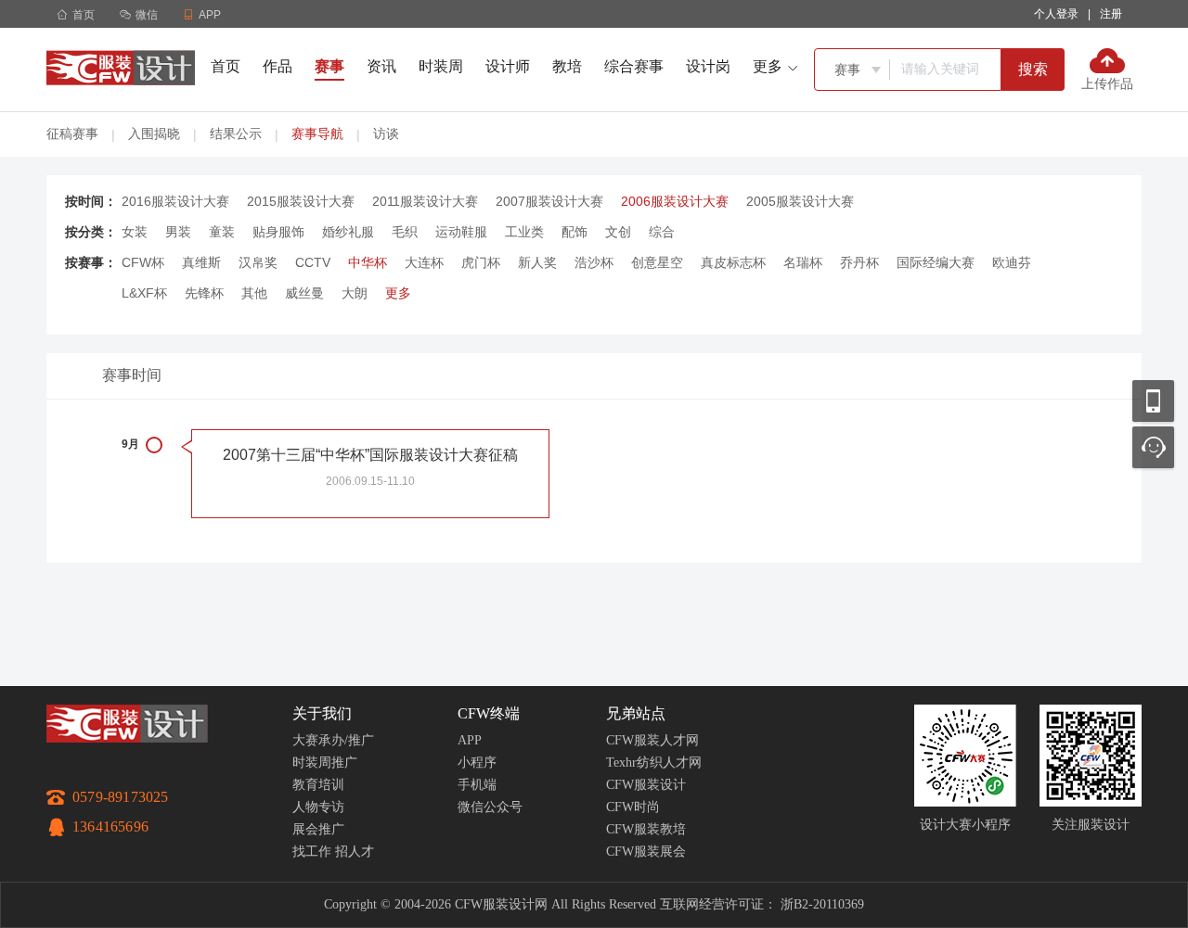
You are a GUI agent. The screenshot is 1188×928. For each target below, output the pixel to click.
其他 (254, 293)
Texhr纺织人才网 (654, 762)
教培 (567, 66)
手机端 (477, 785)
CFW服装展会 (646, 851)
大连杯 (424, 262)
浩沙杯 (594, 262)
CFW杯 (143, 262)
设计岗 (708, 66)
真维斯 (201, 262)
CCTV (312, 262)
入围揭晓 (154, 133)
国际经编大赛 (936, 262)
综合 (662, 231)
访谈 (386, 133)
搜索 (1033, 69)
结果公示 (236, 133)
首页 (76, 14)
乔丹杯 (859, 262)
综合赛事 (634, 66)
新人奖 (537, 262)
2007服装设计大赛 (549, 201)
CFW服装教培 (646, 829)
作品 (277, 66)
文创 (618, 231)
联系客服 (1153, 447)
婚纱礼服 (348, 231)
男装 (178, 231)
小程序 (477, 762)
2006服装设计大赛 (675, 201)
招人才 (354, 851)
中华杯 (367, 262)
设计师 (507, 66)
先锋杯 (204, 293)
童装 (222, 231)
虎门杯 (480, 262)
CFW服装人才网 (652, 740)
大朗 (355, 293)
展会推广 (318, 829)
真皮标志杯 (733, 262)
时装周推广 (324, 762)
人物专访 (318, 807)
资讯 (381, 66)
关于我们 (322, 713)
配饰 (575, 231)
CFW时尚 (633, 807)
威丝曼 (304, 293)
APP (470, 740)
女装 (135, 231)
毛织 (405, 231)
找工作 (311, 851)
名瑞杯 (802, 262)
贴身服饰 (278, 231)
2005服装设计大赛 (800, 201)
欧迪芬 (1011, 262)
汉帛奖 (258, 262)
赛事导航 (317, 133)
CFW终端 (489, 713)
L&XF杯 (144, 293)
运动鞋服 (461, 231)
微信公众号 (490, 807)
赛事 (329, 66)
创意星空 (657, 262)
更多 (398, 293)
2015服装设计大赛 (301, 201)
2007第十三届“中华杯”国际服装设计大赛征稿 (370, 455)
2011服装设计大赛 (425, 201)
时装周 (441, 66)
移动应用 (1153, 401)
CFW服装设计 (646, 785)
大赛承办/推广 (333, 740)
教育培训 (318, 785)
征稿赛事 (72, 133)
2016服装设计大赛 (175, 201)
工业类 (524, 231)
